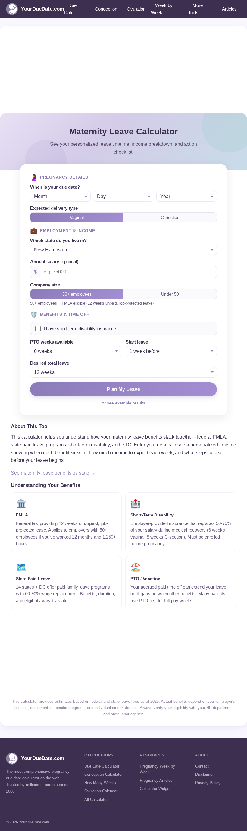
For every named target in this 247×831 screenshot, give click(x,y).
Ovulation (136, 8)
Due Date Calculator (101, 766)
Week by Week (162, 9)
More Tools (195, 9)
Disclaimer (204, 774)
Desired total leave (49, 363)
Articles (229, 8)
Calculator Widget (155, 788)
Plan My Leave (123, 389)
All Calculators (97, 799)
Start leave (137, 342)
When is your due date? (55, 187)
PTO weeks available (51, 342)
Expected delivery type (54, 208)
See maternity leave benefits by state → (53, 472)
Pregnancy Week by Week (157, 769)
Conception (106, 8)
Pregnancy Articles (156, 780)
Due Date (70, 9)
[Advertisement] (123, 68)
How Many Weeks (100, 783)
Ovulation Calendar (100, 791)
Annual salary (54, 261)
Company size (45, 285)
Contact (202, 766)
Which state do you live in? (58, 240)
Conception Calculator (103, 774)
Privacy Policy (207, 783)
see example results (126, 403)
